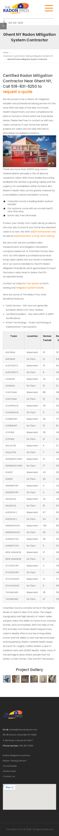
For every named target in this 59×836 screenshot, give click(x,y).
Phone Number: (18, 745)
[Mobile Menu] (50, 8)
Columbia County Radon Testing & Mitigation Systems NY (28, 56)
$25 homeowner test (44, 231)
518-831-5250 (15, 23)
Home (5, 52)
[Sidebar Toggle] (3, 26)
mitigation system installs (30, 287)
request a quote (17, 91)
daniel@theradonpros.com (23, 729)
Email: (6, 729)
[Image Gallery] (7, 679)
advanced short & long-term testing (34, 236)
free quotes (32, 283)
